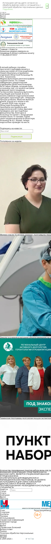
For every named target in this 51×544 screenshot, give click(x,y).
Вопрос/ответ (6, 529)
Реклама (4, 516)
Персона (4, 498)
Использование (7, 518)
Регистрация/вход (42, 510)
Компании (5, 14)
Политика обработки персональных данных (16, 534)
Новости (13, 49)
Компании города (8, 521)
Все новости (8, 125)
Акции (3, 17)
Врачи (3, 16)
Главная (3, 49)
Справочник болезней (10, 527)
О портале (4, 512)
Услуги (3, 493)
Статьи (3, 491)
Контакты (4, 514)
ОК (47, 6)
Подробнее (8, 9)
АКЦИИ (3, 537)
